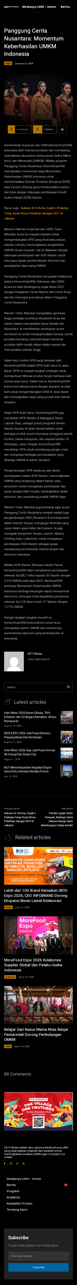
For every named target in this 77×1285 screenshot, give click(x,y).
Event (8, 907)
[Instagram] (11, 1163)
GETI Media (35, 654)
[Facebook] (4, 1163)
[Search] (68, 687)
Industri (10, 976)
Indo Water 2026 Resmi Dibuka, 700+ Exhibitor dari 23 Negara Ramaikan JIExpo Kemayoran (30, 717)
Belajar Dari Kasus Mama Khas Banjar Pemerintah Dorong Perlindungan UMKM (36, 1034)
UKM (8, 63)
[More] (62, 129)
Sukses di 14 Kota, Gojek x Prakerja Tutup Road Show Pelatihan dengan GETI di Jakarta (36, 213)
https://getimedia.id (38, 659)
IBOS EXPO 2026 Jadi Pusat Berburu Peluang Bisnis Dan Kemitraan (27, 735)
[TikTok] (17, 1163)
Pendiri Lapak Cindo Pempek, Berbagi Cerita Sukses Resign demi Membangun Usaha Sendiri (57, 819)
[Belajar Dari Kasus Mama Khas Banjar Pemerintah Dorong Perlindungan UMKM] (38, 1005)
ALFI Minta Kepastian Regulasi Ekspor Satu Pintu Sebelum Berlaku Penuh (28, 769)
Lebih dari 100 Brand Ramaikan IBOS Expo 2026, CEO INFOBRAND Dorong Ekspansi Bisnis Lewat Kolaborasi (35, 895)
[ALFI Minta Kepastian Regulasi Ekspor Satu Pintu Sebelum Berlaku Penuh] (67, 771)
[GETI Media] (14, 661)
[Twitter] (23, 1163)
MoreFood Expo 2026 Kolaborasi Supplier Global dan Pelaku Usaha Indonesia (33, 965)
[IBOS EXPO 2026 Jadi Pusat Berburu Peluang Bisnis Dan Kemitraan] (67, 737)
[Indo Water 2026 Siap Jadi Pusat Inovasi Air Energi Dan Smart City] (67, 754)
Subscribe (38, 1267)
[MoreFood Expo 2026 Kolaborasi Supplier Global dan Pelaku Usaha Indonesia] (38, 935)
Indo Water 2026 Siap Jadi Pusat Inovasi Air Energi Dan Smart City (29, 752)
